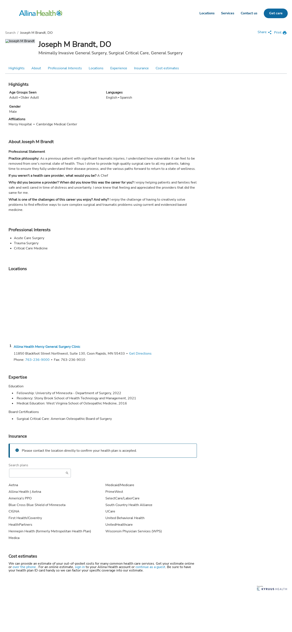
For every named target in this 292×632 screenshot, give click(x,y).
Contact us (249, 13)
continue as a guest (150, 567)
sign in (80, 567)
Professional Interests (65, 68)
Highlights (17, 68)
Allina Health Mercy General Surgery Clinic (47, 346)
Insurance (141, 68)
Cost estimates (167, 68)
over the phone (25, 567)
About (36, 68)
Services (227, 13)
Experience (118, 68)
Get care (276, 13)
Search (10, 32)
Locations (207, 13)
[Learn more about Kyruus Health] (272, 589)
